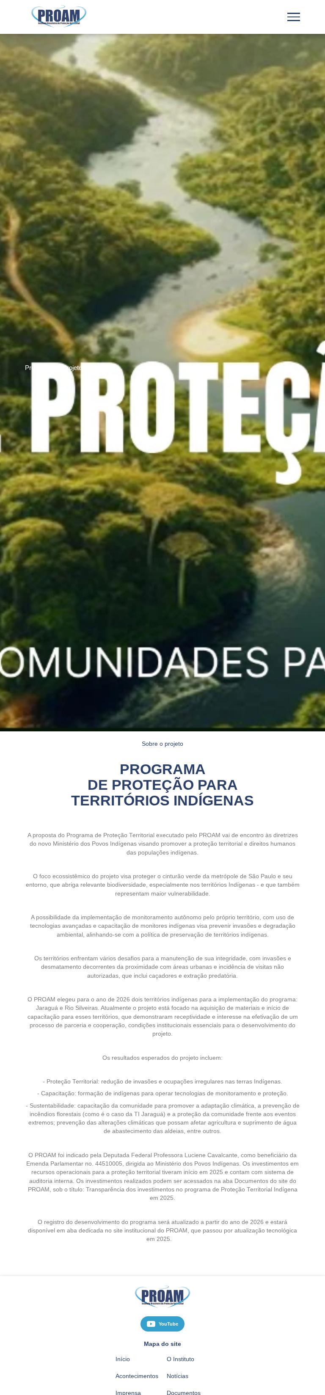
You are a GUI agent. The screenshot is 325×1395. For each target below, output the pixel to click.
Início (122, 1350)
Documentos (183, 1385)
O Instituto (180, 1350)
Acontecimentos (136, 1368)
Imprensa (127, 1385)
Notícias (177, 1368)
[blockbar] (293, 17)
